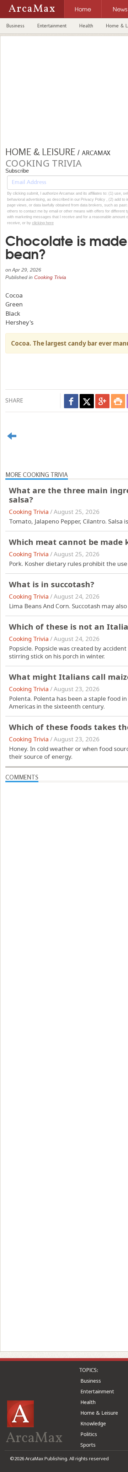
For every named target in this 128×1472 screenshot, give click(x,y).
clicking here (43, 223)
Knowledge (93, 1423)
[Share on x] (87, 401)
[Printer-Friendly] (118, 401)
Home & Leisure (99, 1412)
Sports (88, 1444)
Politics (88, 1434)
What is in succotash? (51, 584)
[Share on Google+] (102, 401)
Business (15, 25)
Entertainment (51, 25)
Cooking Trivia (50, 277)
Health (86, 25)
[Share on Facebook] (71, 401)
